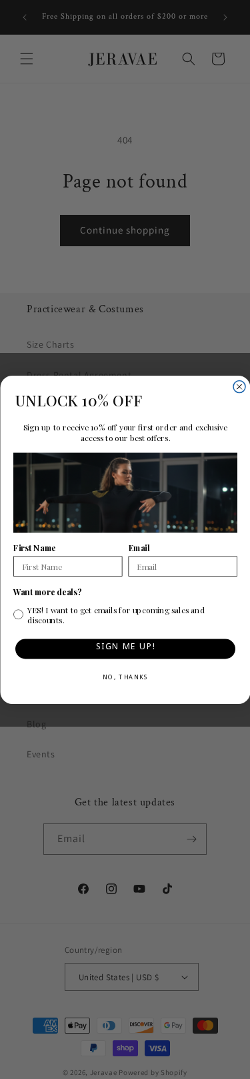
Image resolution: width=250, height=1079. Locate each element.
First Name (34, 548)
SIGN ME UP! (125, 648)
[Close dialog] (239, 386)
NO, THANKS (125, 679)
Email (138, 548)
